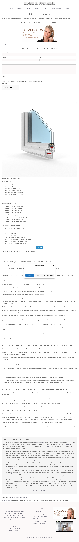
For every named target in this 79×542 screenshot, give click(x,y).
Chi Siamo (19, 8)
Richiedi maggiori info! (16, 530)
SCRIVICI (39, 247)
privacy (29, 78)
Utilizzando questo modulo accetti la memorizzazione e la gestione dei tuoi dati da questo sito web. (22, 81)
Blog (46, 8)
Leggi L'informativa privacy (32, 537)
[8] (10, 481)
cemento (67, 444)
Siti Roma (56, 538)
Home (11, 8)
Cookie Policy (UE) (41, 537)
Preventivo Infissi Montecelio (39, 521)
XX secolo (64, 457)
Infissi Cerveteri (39, 511)
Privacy (4, 76)
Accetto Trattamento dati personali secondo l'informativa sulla (17, 78)
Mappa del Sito (49, 537)
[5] (11, 473)
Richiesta (4, 63)
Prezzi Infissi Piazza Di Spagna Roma (39, 514)
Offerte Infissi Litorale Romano (39, 516)
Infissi (6, 44)
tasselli (47, 446)
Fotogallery (37, 8)
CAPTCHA (4, 83)
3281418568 (17, 528)
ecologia (30, 470)
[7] (70, 477)
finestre (39, 442)
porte (42, 442)
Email (41, 57)
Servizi (28, 8)
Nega (38, 275)
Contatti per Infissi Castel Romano (21, 497)
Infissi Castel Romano (7, 500)
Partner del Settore (56, 8)
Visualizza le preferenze (48, 275)
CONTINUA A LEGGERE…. (39, 491)
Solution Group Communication (48, 538)
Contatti (67, 8)
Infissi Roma (11, 497)
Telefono (4, 57)
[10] (34, 460)
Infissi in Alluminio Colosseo (39, 518)
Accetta (29, 275)
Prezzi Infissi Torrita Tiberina (39, 523)
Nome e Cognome (6, 52)
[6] (63, 475)
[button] (53, 265)
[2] (35, 442)
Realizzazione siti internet (36, 538)
